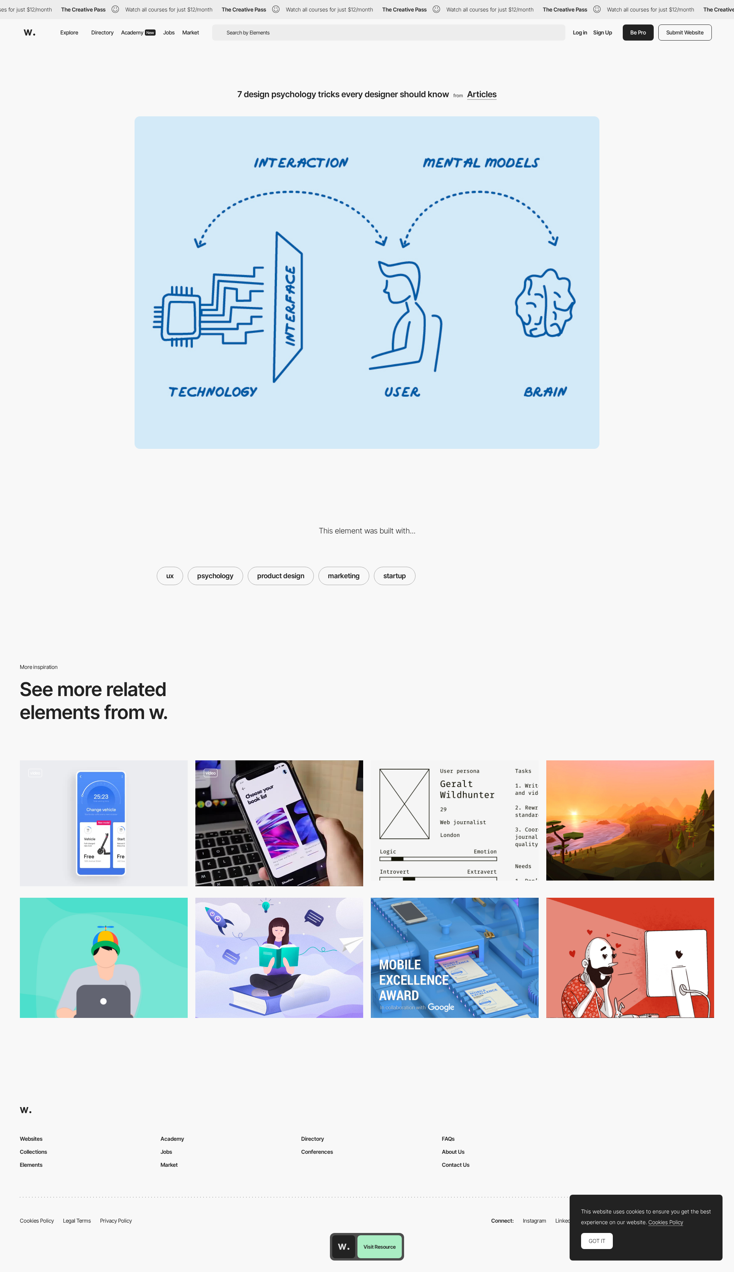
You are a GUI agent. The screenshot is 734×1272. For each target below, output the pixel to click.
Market (190, 32)
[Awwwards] (29, 32)
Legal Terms (77, 1220)
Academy (137, 32)
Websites (31, 1138)
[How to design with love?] (630, 958)
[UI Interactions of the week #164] (279, 823)
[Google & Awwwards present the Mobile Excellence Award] (455, 958)
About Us (453, 1151)
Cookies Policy (37, 1220)
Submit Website (685, 32)
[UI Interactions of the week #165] (104, 823)
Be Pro (638, 32)
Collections (33, 1151)
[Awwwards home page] (343, 1246)
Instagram (534, 1220)
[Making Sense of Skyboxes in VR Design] (630, 820)
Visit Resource (380, 1247)
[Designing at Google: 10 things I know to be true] (104, 958)
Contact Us (455, 1164)
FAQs (448, 1138)
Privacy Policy (116, 1220)
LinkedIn (565, 1220)
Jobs (169, 32)
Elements (31, 1164)
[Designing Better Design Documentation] (455, 820)
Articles (482, 94)
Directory (102, 32)
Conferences (317, 1151)
